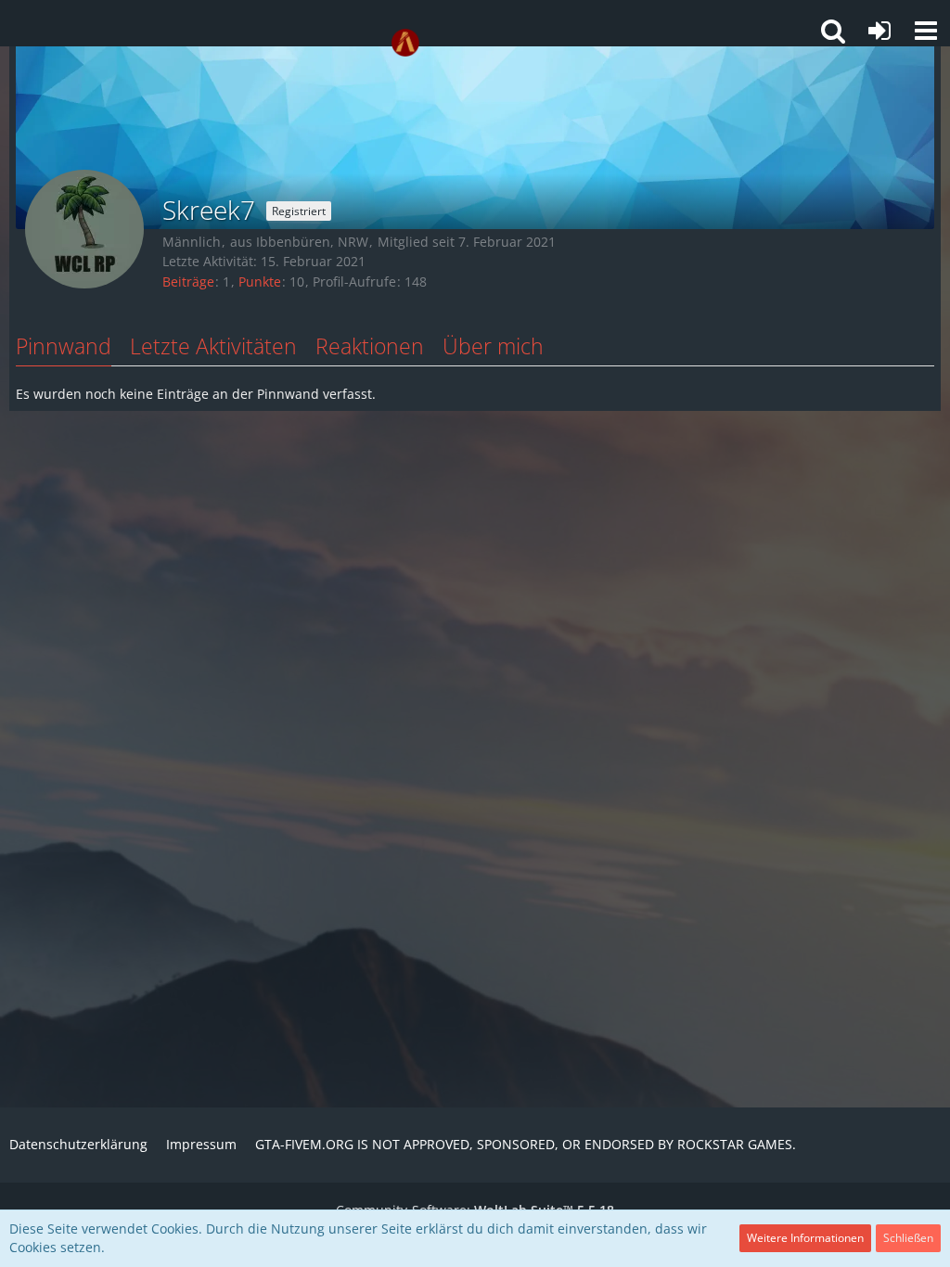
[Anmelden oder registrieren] (879, 30)
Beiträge (188, 281)
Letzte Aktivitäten (213, 346)
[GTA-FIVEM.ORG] (405, 42)
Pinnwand (63, 346)
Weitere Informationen (805, 1238)
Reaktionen (369, 346)
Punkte (259, 281)
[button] (925, 30)
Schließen (908, 1238)
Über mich (493, 346)
